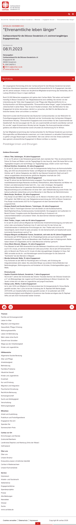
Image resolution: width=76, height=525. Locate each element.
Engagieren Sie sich (49, 19)
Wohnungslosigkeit (8, 406)
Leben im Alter (6, 320)
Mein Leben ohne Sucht (9, 337)
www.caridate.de (7, 510)
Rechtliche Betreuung (9, 392)
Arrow (37, 523)
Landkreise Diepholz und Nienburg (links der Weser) (20, 443)
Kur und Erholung (7, 382)
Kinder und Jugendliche (9, 347)
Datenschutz (23, 520)
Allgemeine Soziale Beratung (11, 356)
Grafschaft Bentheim (8, 439)
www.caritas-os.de (12, 69)
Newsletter (5, 499)
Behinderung (5, 366)
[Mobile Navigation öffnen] (73, 14)
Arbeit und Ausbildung (9, 414)
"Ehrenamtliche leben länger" (65, 19)
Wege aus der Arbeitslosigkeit (12, 344)
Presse (3, 493)
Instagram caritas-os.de (10, 307)
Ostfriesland (5, 446)
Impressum (5, 476)
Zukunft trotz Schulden (9, 340)
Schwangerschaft (7, 396)
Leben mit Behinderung (9, 334)
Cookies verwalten (10, 520)
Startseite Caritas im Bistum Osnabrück (21, 19)
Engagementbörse (7, 486)
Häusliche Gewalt (7, 372)
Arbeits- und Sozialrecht (10, 479)
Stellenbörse (5, 483)
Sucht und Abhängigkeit (10, 399)
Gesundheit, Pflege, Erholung (11, 327)
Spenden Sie (5, 424)
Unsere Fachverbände (9, 468)
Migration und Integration (10, 324)
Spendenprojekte (7, 489)
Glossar (4, 503)
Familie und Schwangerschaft (12, 317)
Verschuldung (6, 402)
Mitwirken (38, 19)
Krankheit (4, 379)
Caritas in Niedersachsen (10, 464)
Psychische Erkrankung (9, 389)
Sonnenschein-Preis (8, 428)
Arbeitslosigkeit (6, 362)
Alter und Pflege (7, 359)
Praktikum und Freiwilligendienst (13, 417)
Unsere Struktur (6, 458)
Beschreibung (7, 79)
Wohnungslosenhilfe (8, 330)
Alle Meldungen (6, 496)
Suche (3, 506)
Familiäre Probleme (8, 369)
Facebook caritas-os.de (4, 307)
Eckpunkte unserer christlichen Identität (15, 461)
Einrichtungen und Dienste (10, 436)
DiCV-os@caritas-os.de (13, 67)
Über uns (4, 454)
